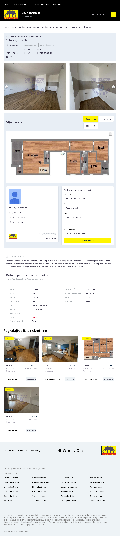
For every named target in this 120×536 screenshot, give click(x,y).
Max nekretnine (97, 491)
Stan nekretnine (11, 491)
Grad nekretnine (11, 477)
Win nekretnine (96, 487)
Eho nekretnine (39, 487)
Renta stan (8, 500)
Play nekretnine (68, 491)
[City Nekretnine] (11, 14)
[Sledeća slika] (114, 87)
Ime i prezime (69, 194)
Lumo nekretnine (97, 500)
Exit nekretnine (39, 491)
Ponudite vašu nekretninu (39, 4)
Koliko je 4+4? (69, 229)
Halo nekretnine (97, 482)
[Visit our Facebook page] (59, 450)
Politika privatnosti (13, 450)
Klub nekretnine (11, 487)
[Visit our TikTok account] (82, 450)
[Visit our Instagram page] (64, 450)
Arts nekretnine (68, 496)
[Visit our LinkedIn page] (78, 450)
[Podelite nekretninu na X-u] (11, 57)
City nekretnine (39, 477)
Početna (7, 4)
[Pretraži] (113, 14)
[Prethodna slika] (6, 87)
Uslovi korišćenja (33, 450)
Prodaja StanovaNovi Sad (29, 27)
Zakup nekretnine (40, 500)
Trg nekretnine (39, 496)
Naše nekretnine (20, 4)
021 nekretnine (67, 477)
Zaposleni (57, 4)
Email (66, 204)
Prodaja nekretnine (69, 500)
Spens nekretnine (69, 487)
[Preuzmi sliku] (63, 67)
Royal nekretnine (11, 482)
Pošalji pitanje (88, 240)
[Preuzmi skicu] (110, 134)
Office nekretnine (68, 482)
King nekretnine (11, 496)
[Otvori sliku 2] (35, 86)
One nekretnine (96, 496)
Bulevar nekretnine (40, 482)
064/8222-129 (26, 17)
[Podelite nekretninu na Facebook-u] (7, 57)
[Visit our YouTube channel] (69, 450)
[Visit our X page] (73, 450)
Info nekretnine (96, 477)
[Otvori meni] (113, 4)
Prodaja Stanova (10, 27)
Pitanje (66, 213)
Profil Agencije (50, 238)
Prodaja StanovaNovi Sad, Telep (54, 27)
